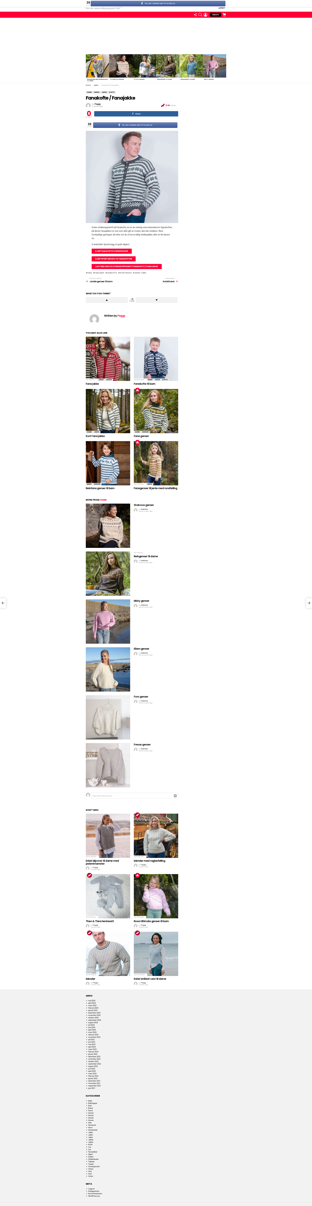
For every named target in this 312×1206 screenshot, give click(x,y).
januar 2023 (92, 1054)
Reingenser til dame (164, 79)
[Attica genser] (144, 66)
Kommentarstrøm (95, 1194)
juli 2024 (91, 1025)
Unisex (109, 379)
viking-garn (140, 273)
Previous (87, 68)
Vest (90, 1171)
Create (215, 14)
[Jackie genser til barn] (3, 603)
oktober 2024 (93, 1018)
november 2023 (94, 1037)
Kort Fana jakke (95, 436)
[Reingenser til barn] (191, 66)
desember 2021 (94, 1081)
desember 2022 (94, 1057)
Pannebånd (92, 1152)
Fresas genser (142, 744)
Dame (89, 432)
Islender (90, 979)
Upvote (107, 300)
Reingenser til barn (188, 79)
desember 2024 (94, 1013)
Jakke (101, 379)
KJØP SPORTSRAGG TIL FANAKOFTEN (113, 258)
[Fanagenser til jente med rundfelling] (156, 463)
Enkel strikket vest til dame (150, 979)
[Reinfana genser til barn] (108, 463)
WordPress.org (94, 1196)
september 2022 (94, 1064)
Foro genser (141, 696)
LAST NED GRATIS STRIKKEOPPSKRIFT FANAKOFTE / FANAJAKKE (126, 266)
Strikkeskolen (93, 1159)
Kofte (165, 379)
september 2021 (94, 1086)
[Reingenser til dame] (167, 66)
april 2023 (92, 1047)
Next (225, 68)
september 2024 (94, 1020)
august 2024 (93, 1023)
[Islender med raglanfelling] (156, 836)
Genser (145, 432)
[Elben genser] (108, 669)
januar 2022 (92, 1078)
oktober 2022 (93, 1061)
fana (90, 273)
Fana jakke (92, 384)
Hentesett (92, 1125)
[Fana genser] (156, 411)
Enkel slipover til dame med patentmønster (102, 862)
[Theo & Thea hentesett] (108, 896)
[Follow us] (195, 15)
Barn (150, 379)
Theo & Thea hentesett (100, 921)
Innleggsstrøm (93, 1191)
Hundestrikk (92, 1130)
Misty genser (209, 79)
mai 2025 (91, 1001)
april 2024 (92, 1030)
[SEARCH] (200, 15)
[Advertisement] (156, 36)
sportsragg (126, 273)
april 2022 (92, 1071)
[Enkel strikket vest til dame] (156, 954)
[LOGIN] (205, 15)
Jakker (90, 1140)
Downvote (157, 300)
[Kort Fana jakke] (108, 411)
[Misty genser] (214, 66)
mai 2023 (91, 1044)
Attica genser (139, 79)
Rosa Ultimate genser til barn (151, 921)
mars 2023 (92, 1049)
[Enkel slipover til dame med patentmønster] (108, 836)
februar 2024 (93, 1035)
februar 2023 (93, 1052)
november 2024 (94, 1015)
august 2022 (93, 1066)
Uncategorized (94, 1166)
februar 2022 (93, 1076)
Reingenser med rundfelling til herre (97, 80)
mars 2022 (92, 1074)
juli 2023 (91, 1040)
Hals (90, 1123)
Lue (89, 1147)
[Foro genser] (108, 717)
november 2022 (94, 1059)
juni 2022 (91, 1069)
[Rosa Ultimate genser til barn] (156, 896)
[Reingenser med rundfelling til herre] (97, 66)
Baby (90, 1101)
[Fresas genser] (108, 765)
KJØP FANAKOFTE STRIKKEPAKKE (111, 251)
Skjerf (90, 1154)
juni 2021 (91, 1088)
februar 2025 (93, 1008)
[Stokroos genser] (121, 66)
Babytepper (92, 1103)
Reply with (175, 795)
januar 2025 (92, 1010)
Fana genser (141, 436)
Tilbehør (91, 1162)
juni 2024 (91, 1027)
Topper (91, 1164)
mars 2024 (92, 1032)
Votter (90, 1176)
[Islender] (108, 954)
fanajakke (99, 273)
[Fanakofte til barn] (156, 359)
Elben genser (141, 648)
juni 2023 (91, 1042)
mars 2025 (92, 1005)
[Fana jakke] (108, 359)
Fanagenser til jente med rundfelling (155, 488)
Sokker (91, 1157)
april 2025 (92, 1003)
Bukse (90, 1108)
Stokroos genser (117, 79)
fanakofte (112, 273)
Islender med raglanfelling (149, 861)
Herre (90, 1128)
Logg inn (91, 1189)
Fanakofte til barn (144, 384)
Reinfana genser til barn (100, 488)
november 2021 (94, 1083)
